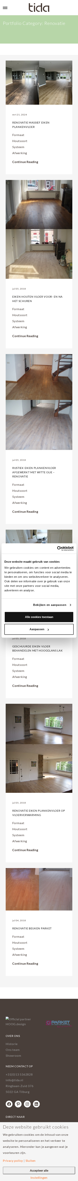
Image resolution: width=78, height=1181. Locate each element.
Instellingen (39, 1177)
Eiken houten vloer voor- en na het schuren (37, 298)
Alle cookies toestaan (39, 617)
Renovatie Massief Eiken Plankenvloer (31, 124)
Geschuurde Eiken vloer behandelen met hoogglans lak (37, 648)
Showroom (13, 1055)
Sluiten (31, 1160)
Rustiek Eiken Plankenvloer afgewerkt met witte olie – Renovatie (34, 472)
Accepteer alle (39, 1170)
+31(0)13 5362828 (19, 1074)
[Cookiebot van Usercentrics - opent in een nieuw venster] (57, 548)
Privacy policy (13, 1160)
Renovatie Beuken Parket (32, 928)
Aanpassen (37, 629)
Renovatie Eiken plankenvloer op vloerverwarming (38, 812)
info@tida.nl (14, 1080)
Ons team (13, 1049)
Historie (11, 1044)
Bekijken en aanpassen (49, 604)
